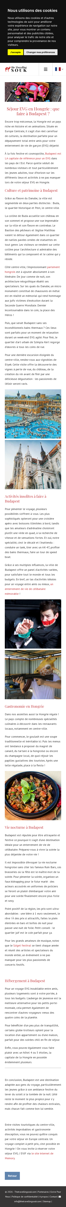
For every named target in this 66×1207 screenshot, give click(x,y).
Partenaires (43, 1191)
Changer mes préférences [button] (40, 52)
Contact (53, 1196)
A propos (43, 1196)
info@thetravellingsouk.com (27, 1201)
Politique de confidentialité (25, 1196)
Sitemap (47, 1201)
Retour (12, 1176)
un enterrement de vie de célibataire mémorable (29, 589)
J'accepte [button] (15, 52)
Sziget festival (22, 945)
